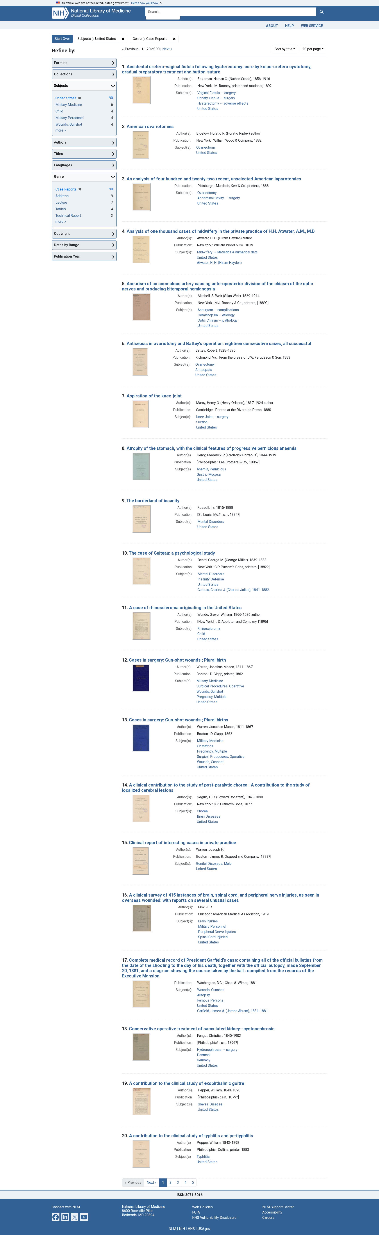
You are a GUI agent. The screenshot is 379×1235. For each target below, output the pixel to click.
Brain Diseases (208, 816)
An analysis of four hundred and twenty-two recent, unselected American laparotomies (214, 179)
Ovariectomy (206, 147)
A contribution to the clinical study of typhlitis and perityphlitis (191, 1135)
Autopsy (203, 995)
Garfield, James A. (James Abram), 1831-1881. (232, 1011)
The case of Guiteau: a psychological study (172, 553)
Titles (58, 154)
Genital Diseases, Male (214, 863)
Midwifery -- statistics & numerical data (227, 252)
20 (311, 49)
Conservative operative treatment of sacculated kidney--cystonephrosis (202, 1028)
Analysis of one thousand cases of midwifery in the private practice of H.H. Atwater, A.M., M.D (221, 231)
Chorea (202, 811)
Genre (59, 176)
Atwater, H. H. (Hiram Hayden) (219, 263)
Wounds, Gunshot (210, 691)
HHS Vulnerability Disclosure (214, 1217)
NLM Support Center (278, 1207)
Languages (63, 165)
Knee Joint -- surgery (212, 417)
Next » (167, 49)
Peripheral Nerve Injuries (217, 932)
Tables (60, 209)
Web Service (312, 26)
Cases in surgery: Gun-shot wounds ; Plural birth (177, 660)
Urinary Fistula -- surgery (216, 98)
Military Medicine (210, 681)
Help (289, 26)
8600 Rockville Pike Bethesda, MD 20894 (138, 1213)
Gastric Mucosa (209, 474)
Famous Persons (210, 1000)
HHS (191, 1229)
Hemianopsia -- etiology (216, 315)
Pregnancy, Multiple (212, 697)
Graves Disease (210, 1104)
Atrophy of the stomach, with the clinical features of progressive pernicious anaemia (212, 448)
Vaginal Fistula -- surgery (216, 93)
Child (201, 634)
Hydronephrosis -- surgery (217, 1050)
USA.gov (204, 1229)
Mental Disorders (210, 522)
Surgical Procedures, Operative (220, 686)
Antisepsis (203, 370)
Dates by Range (66, 245)
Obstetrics (205, 746)
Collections (63, 74)
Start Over (62, 39)
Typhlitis (203, 1157)
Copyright (62, 233)
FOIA (196, 1212)
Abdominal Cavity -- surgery (218, 198)
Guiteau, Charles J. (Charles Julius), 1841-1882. (234, 590)
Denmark (204, 1055)
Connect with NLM (66, 1207)
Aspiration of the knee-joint (154, 396)
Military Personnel (212, 926)
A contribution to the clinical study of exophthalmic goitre (186, 1083)
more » (60, 130)
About (272, 26)
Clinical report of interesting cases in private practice (182, 842)
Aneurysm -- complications (218, 310)
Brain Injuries (208, 921)
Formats (61, 63)
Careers (268, 1217)
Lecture (61, 202)
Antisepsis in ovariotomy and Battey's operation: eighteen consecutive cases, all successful (219, 343)
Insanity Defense (211, 579)
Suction (201, 422)
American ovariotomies (150, 126)
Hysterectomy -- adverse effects (222, 103)
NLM (172, 1229)
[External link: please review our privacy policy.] (55, 1217)
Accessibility (272, 1212)
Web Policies (202, 1207)
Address (62, 196)
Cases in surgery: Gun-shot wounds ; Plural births (178, 719)
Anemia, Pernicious (211, 469)
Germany (203, 1060)
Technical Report (68, 216)
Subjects (61, 86)
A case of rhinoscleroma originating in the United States (185, 607)
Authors (60, 142)
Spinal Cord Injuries (213, 937)
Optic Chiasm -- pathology (218, 320)
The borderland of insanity (152, 500)
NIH (182, 1229)
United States (207, 109)
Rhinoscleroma (208, 628)
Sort (283, 49)
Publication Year (67, 256)
